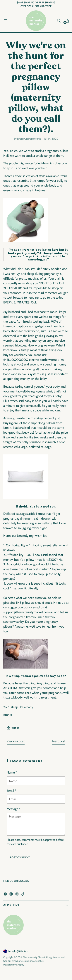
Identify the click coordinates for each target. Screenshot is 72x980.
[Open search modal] (59, 20)
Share (15, 728)
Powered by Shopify (13, 964)
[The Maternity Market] (36, 20)
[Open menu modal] (5, 20)
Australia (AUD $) (17, 951)
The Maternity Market (34, 957)
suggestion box (18, 607)
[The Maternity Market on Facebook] (5, 894)
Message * (13, 809)
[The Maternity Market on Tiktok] (23, 894)
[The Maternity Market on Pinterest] (17, 894)
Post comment (20, 857)
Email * (11, 791)
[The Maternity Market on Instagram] (11, 894)
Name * (12, 772)
